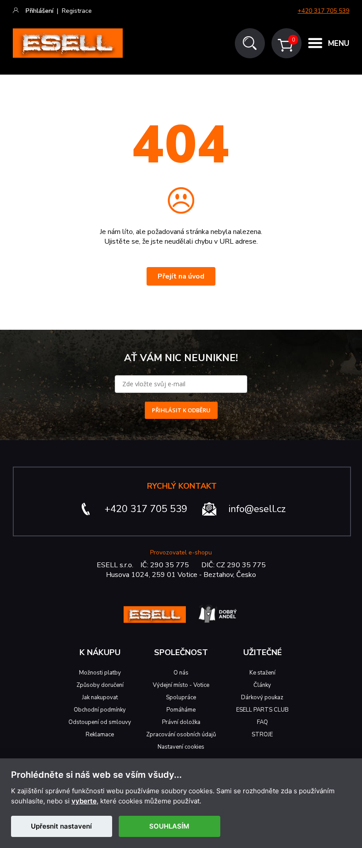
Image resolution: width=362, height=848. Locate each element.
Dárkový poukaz (262, 697)
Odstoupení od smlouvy (99, 722)
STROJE (262, 735)
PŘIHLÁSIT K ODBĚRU (181, 410)
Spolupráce (181, 697)
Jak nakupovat (100, 697)
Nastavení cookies (181, 747)
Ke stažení (262, 673)
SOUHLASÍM (169, 826)
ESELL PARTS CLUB (262, 710)
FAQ (262, 722)
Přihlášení (39, 11)
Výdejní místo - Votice (181, 685)
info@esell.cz (257, 509)
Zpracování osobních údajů (181, 735)
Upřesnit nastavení (61, 826)
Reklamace (100, 735)
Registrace (77, 11)
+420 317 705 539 (323, 11)
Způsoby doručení (100, 685)
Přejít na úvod (181, 276)
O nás (181, 673)
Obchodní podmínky (100, 710)
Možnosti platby (100, 673)
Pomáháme (181, 710)
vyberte (84, 801)
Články (262, 685)
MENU (338, 43)
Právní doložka (181, 722)
